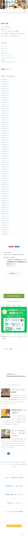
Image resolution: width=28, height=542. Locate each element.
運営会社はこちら (11, 266)
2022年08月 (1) (5, 146)
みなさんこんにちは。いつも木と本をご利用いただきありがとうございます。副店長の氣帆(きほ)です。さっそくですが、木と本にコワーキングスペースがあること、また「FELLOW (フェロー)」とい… (14, 399)
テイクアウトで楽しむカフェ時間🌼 (10, 31)
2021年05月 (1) (5, 178)
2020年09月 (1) (5, 196)
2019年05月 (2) (5, 229)
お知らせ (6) (4, 53)
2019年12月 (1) (5, 216)
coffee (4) (3, 50)
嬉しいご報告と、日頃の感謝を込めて (10, 35)
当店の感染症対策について (14, 525)
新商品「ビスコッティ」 (7, 29)
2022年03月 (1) (5, 155)
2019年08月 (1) (5, 222)
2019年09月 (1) (5, 220)
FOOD (16, 462)
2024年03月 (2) (5, 126)
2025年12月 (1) (5, 93)
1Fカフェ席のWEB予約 (14, 477)
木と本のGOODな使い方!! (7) (8, 62)
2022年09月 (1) (5, 144)
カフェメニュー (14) (6, 55)
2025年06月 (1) (5, 106)
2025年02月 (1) (5, 113)
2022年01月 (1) (5, 160)
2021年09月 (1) (5, 169)
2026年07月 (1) (5, 79)
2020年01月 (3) (5, 214)
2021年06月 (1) (5, 175)
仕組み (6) (3, 59)
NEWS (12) (4, 48)
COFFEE (12, 462)
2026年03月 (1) (5, 88)
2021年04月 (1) (5, 180)
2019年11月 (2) (5, 218)
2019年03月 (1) (5, 231)
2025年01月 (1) (5, 115)
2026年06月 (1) (5, 81)
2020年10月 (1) (5, 193)
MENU (7, 462)
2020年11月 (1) (5, 191)
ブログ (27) (4, 46)
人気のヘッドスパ (14, 503)
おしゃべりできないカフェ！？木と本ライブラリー (18, 433)
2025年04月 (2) (5, 111)
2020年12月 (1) (5, 189)
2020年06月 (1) (5, 202)
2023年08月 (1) (5, 133)
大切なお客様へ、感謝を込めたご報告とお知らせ (13, 33)
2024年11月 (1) (5, 119)
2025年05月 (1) (5, 108)
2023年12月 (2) (5, 128)
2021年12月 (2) (5, 162)
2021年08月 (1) (5, 171)
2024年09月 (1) (5, 122)
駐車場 (22, 464)
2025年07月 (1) (5, 104)
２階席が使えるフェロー (14, 494)
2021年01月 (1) (5, 187)
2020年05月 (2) (5, 205)
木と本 (3, 462)
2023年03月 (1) (5, 137)
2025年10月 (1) (5, 97)
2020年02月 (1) (5, 211)
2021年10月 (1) (5, 166)
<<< (3, 453)
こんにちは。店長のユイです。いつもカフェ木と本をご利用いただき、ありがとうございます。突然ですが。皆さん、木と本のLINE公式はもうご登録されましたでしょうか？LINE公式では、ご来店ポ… (13, 420)
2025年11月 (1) (5, 95)
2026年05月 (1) (5, 84)
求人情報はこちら (14, 273)
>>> (14, 453)
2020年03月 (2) (5, 209)
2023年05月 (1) (5, 135)
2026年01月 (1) (5, 90)
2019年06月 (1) (5, 227)
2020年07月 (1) (5, 200)
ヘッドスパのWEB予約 (14, 511)
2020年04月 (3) (5, 207)
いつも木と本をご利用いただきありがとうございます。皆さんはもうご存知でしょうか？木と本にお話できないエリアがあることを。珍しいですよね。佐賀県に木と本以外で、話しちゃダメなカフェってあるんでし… (13, 443)
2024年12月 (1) (5, 117)
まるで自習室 (22, 462)
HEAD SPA (17, 464)
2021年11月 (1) (5, 164)
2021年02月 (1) (5, 184)
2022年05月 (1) (5, 151)
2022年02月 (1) (5, 158)
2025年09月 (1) (5, 99)
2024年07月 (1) (5, 124)
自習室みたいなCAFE (13, 486)
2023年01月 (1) (5, 140)
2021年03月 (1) (5, 182)
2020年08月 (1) (5, 198)
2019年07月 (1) (5, 225)
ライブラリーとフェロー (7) (8, 57)
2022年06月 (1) (5, 149)
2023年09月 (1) (5, 131)
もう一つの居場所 (5, 26)
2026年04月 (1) (5, 86)
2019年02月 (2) (5, 234)
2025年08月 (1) (5, 102)
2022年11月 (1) (5, 142)
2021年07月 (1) (5, 173)
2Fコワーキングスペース (8, 464)
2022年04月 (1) (5, 153)
